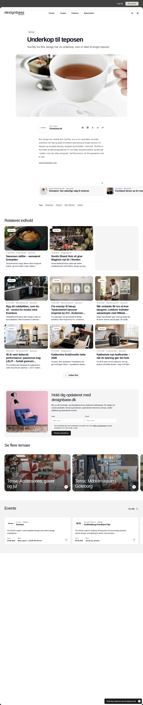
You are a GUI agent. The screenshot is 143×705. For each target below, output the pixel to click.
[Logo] (14, 13)
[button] (102, 183)
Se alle (131, 509)
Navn (53, 416)
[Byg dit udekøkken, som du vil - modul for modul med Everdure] (26, 298)
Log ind (120, 3)
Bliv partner (132, 3)
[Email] (97, 127)
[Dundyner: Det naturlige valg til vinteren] (71, 191)
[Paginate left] (6, 472)
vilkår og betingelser (99, 426)
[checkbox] (52, 427)
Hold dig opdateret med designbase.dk (121, 701)
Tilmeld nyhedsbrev (61, 433)
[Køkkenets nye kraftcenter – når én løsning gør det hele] (117, 345)
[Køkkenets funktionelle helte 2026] (71, 345)
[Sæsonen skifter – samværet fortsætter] (26, 247)
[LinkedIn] (87, 127)
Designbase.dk (55, 128)
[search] (132, 13)
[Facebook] (82, 127)
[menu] (138, 13)
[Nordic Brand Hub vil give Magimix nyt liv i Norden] (71, 247)
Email (87, 416)
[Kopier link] (103, 127)
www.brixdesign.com (48, 163)
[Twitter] (92, 127)
